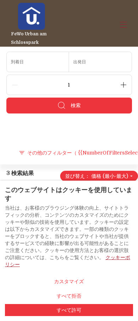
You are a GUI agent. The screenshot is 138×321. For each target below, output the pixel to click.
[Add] (123, 85)
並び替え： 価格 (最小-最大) (96, 176)
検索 (76, 105)
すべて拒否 (69, 296)
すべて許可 (69, 310)
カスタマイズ (69, 281)
